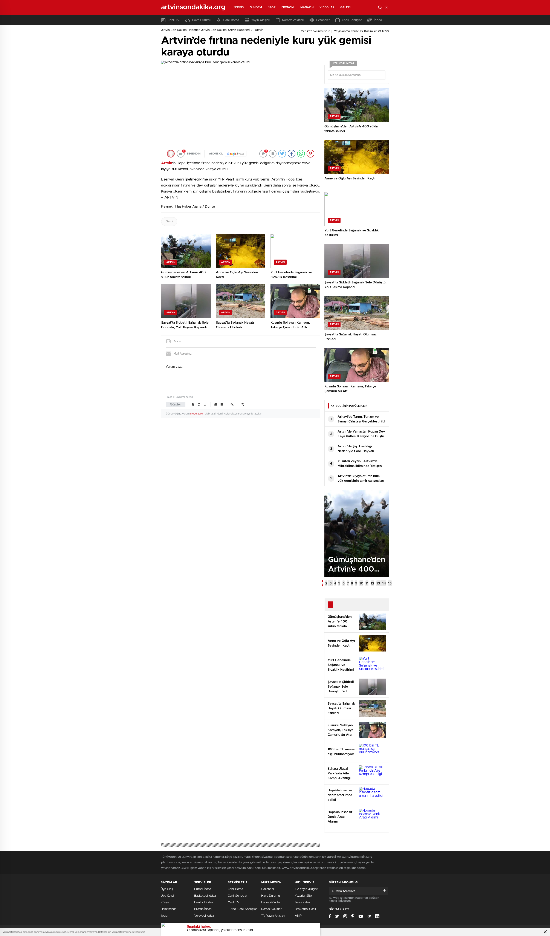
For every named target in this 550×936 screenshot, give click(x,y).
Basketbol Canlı (305, 909)
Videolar (327, 7)
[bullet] (221, 404)
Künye (165, 902)
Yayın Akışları (260, 20)
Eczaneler (323, 20)
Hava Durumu (201, 20)
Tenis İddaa (302, 902)
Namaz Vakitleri (293, 20)
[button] (322, 583)
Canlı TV (174, 20)
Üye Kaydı (167, 895)
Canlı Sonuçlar (352, 20)
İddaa (378, 20)
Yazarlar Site (303, 895)
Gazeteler (267, 889)
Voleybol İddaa (204, 915)
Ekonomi (288, 7)
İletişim (165, 915)
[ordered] (215, 404)
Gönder (175, 404)
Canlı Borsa (231, 20)
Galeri (345, 7)
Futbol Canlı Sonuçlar (242, 909)
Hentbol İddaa (203, 902)
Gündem (256, 7)
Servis (239, 7)
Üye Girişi (167, 889)
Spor (271, 7)
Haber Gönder (270, 902)
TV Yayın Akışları (273, 915)
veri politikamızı (120, 932)
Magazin (307, 7)
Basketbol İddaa (205, 895)
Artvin (259, 30)
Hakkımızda (168, 909)
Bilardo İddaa (202, 909)
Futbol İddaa (202, 889)
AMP (298, 915)
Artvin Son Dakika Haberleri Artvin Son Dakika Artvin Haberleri (205, 30)
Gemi (169, 221)
